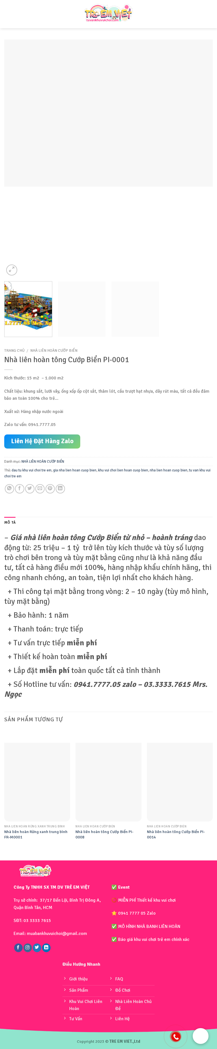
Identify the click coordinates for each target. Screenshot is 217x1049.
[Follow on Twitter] (37, 947)
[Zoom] (11, 270)
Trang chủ (14, 350)
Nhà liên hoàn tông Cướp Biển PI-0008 (104, 834)
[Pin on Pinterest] (50, 488)
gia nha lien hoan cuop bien (74, 470)
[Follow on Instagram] (27, 947)
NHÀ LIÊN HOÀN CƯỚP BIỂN (53, 350)
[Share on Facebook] (19, 488)
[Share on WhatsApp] (9, 488)
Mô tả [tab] (10, 522)
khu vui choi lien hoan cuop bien (123, 470)
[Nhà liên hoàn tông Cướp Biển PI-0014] (180, 782)
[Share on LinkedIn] (60, 488)
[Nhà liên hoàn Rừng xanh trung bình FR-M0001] (37, 782)
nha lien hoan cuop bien (168, 470)
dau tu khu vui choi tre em (31, 470)
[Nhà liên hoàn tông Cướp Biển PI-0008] (108, 782)
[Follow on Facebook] (18, 947)
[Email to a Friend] (40, 488)
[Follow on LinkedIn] (46, 947)
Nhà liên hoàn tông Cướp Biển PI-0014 (176, 834)
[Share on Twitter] (29, 488)
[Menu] (9, 14)
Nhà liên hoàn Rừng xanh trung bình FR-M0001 (36, 834)
